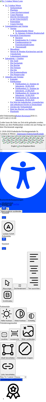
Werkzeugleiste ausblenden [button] (11, 211)
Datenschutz (32, 134)
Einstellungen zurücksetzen (11, 380)
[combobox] (23, 142)
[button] (1, 150)
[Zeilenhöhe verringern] (4, 248)
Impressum (21, 134)
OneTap (16, 204)
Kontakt (40, 134)
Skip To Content (7, 377)
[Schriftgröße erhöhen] (4, 208)
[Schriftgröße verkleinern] (4, 217)
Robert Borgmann (23, 116)
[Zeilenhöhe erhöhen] (4, 239)
